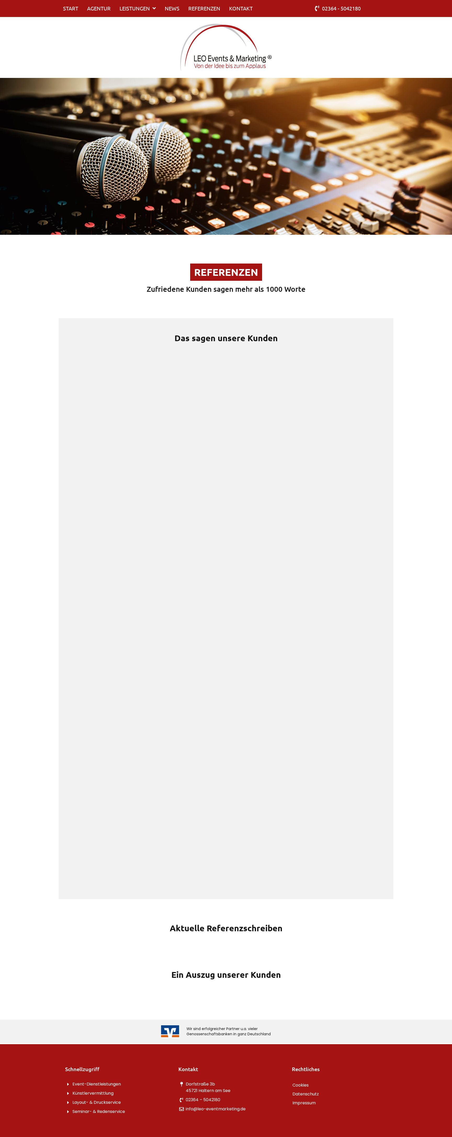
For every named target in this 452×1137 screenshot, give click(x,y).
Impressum (304, 1103)
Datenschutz (305, 1094)
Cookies (300, 1085)
